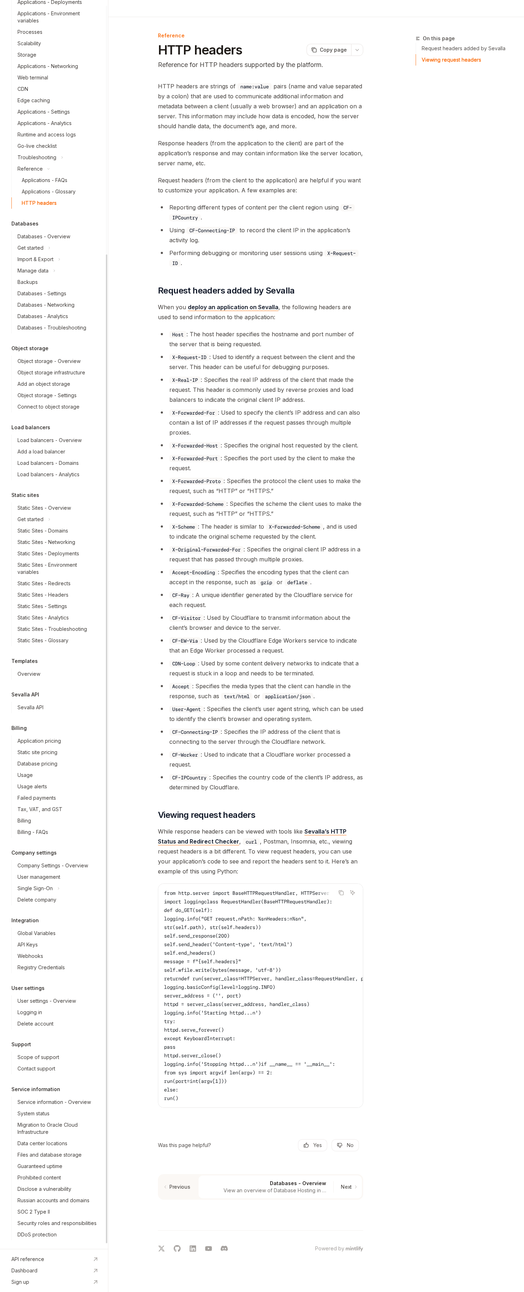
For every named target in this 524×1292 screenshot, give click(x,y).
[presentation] (54, 624)
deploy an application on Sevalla (233, 307)
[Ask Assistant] (352, 892)
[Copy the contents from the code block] (341, 892)
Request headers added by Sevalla (463, 48)
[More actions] (357, 50)
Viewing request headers (451, 60)
